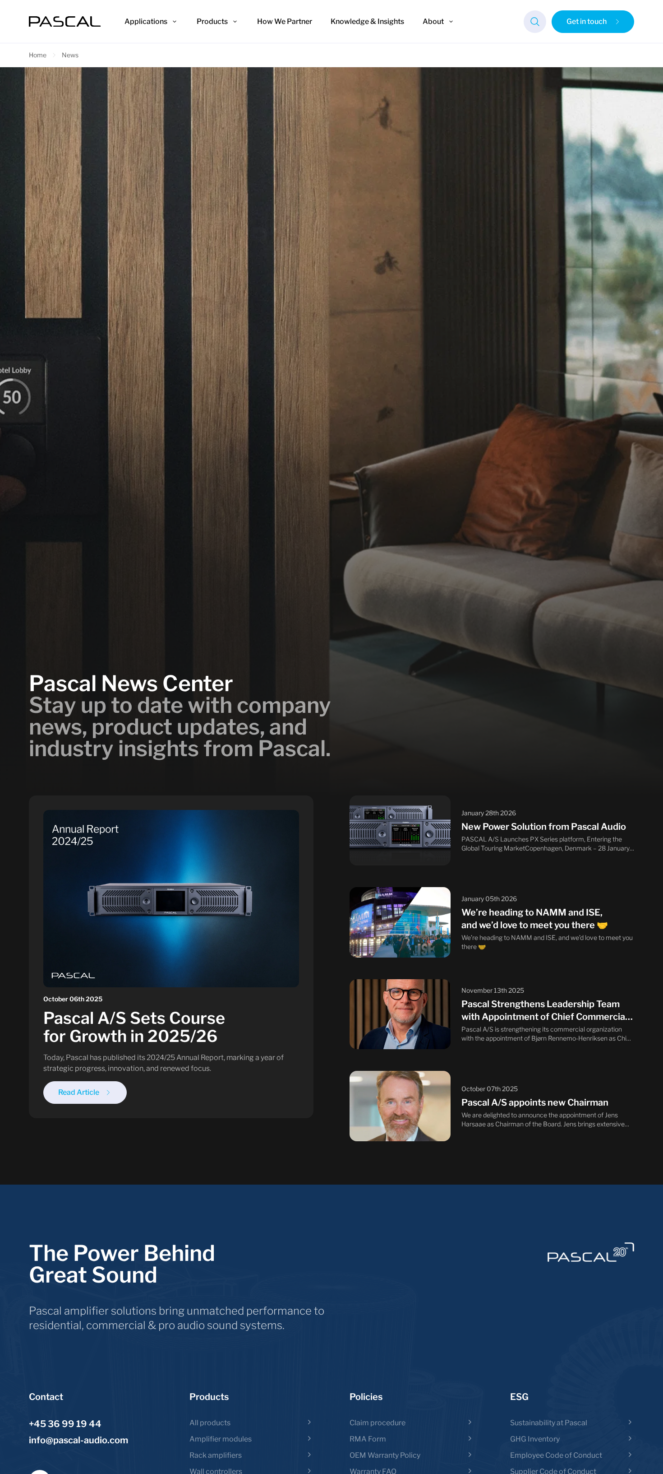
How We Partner (284, 21)
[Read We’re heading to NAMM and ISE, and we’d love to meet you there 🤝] (492, 922)
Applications (145, 21)
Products (212, 21)
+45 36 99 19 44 (65, 1423)
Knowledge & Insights (367, 21)
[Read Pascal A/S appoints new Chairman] (492, 1106)
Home (37, 55)
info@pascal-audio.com (78, 1440)
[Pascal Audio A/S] (65, 21)
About (433, 21)
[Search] (535, 21)
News (70, 55)
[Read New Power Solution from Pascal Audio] (492, 830)
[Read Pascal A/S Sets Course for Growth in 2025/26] (171, 957)
